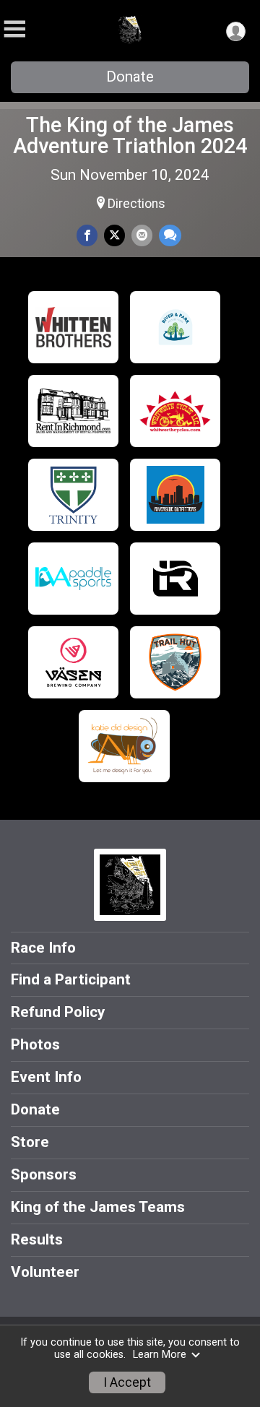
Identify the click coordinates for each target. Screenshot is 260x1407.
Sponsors (44, 1174)
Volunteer (45, 1272)
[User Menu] (236, 31)
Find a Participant (71, 979)
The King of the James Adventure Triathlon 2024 (130, 135)
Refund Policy (58, 1012)
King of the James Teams (98, 1207)
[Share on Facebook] (87, 235)
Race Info (43, 947)
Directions (136, 203)
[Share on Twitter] (114, 235)
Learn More (159, 1354)
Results (37, 1239)
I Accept (127, 1382)
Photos (35, 1044)
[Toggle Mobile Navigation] (14, 29)
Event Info (46, 1077)
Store (30, 1142)
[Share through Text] (170, 235)
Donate (130, 76)
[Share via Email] (141, 235)
